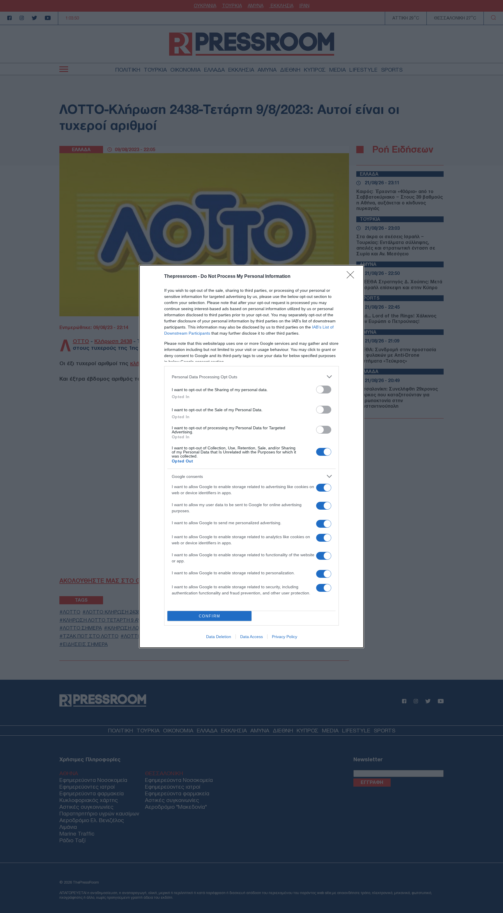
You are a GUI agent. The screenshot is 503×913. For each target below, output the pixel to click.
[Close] (352, 276)
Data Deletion (218, 636)
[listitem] (251, 377)
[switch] (323, 389)
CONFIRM (209, 616)
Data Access (251, 636)
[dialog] (251, 456)
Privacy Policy (284, 636)
